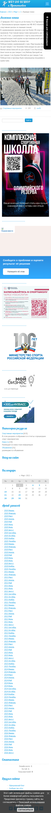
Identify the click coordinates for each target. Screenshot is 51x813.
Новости (5, 442)
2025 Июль (8, 716)
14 (5, 492)
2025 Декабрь (10, 730)
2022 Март (8, 611)
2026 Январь (9, 733)
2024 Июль (8, 686)
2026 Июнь (8, 747)
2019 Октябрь (9, 535)
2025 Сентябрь (10, 722)
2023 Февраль (10, 641)
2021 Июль (8, 588)
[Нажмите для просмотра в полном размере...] (25, 86)
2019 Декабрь (10, 541)
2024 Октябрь (9, 691)
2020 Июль (8, 560)
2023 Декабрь (10, 666)
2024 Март (8, 675)
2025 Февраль (10, 702)
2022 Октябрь (9, 630)
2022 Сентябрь (10, 627)
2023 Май (8, 649)
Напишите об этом (16, 272)
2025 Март (8, 705)
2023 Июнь (8, 652)
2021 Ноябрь (9, 599)
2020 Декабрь (10, 569)
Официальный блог (16, 785)
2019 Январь (9, 510)
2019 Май (8, 521)
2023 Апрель (9, 647)
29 (12, 498)
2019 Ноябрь (9, 538)
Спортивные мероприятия (12, 108)
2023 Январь (9, 638)
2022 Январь (9, 605)
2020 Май (8, 555)
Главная (3, 12)
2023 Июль (8, 655)
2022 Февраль (10, 608)
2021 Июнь (8, 586)
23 (19, 495)
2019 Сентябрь (10, 533)
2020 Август (9, 563)
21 (5, 495)
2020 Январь (9, 544)
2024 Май (8, 680)
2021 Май (8, 583)
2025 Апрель (9, 708)
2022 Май (8, 616)
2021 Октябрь (9, 597)
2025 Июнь (8, 714)
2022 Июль (8, 622)
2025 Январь (9, 700)
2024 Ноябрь (9, 694)
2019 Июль (8, 527)
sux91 (39, 108)
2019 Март (8, 516)
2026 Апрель (9, 741)
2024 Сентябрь (10, 688)
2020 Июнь (8, 558)
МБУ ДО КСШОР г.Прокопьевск (19, 3)
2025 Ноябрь (9, 727)
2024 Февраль (10, 672)
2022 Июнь (8, 619)
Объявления (7, 447)
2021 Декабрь (10, 602)
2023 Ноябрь (9, 663)
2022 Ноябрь (9, 633)
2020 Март (8, 549)
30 (19, 498)
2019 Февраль (10, 513)
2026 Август (9, 753)
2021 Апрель (9, 580)
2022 (10, 12)
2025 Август (9, 719)
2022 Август (9, 624)
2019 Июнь (8, 524)
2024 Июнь (8, 683)
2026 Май (8, 744)
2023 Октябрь (9, 661)
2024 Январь (9, 669)
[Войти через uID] (25, 463)
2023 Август (9, 658)
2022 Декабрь (10, 636)
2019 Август (9, 530)
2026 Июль (8, 750)
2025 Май (8, 711)
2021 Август (9, 591)
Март (16, 12)
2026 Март (8, 739)
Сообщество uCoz (16, 788)
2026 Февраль (10, 736)
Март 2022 (25, 475)
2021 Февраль (10, 574)
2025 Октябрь (9, 725)
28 (5, 498)
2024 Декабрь (10, 697)
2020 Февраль (10, 547)
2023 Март (8, 644)
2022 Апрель (9, 613)
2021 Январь (9, 572)
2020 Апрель (9, 552)
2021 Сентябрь (10, 594)
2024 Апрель (9, 677)
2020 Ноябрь (9, 566)
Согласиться (25, 810)
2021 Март (8, 577)
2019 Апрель (9, 519)
